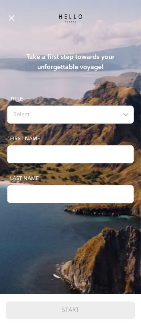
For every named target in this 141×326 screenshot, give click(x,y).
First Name (25, 138)
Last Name (24, 178)
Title (16, 98)
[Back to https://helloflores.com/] (23, 18)
